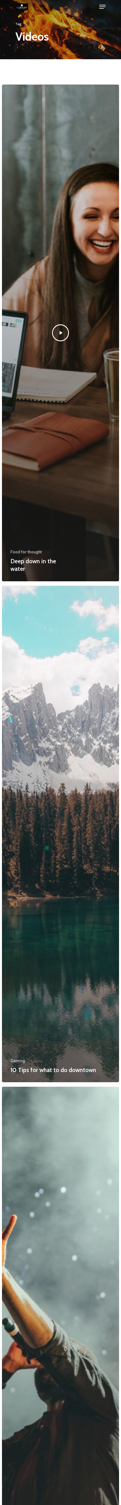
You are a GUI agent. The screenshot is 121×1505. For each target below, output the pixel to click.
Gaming (17, 1061)
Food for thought (26, 552)
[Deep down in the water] (60, 333)
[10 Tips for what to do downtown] (60, 834)
